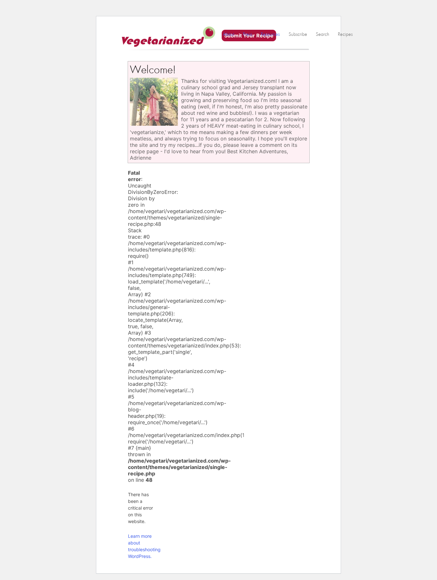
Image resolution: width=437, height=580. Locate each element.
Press (247, 34)
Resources (270, 34)
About (228, 34)
